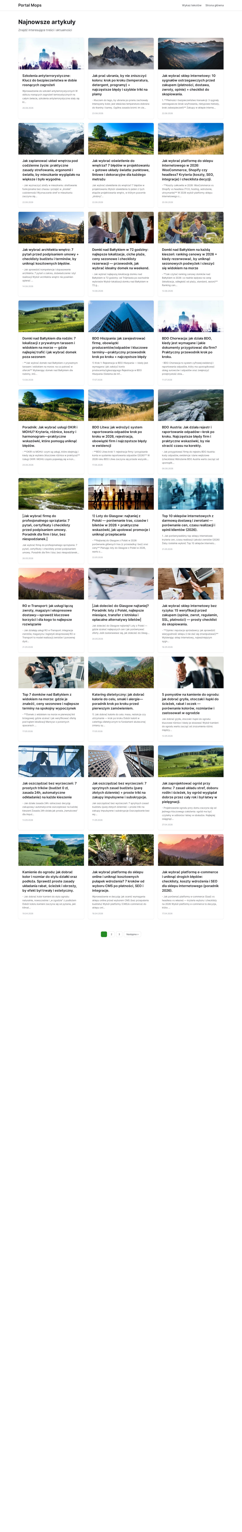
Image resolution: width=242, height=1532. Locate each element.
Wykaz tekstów (192, 5)
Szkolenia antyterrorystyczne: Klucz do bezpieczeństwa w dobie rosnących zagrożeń (49, 80)
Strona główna (214, 5)
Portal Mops (29, 5)
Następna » (132, 934)
